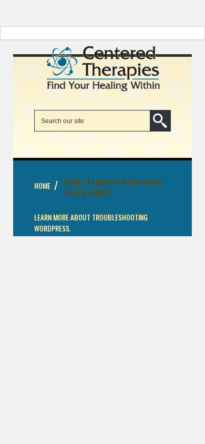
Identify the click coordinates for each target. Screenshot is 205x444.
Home (42, 185)
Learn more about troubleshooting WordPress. (91, 222)
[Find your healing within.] (102, 90)
